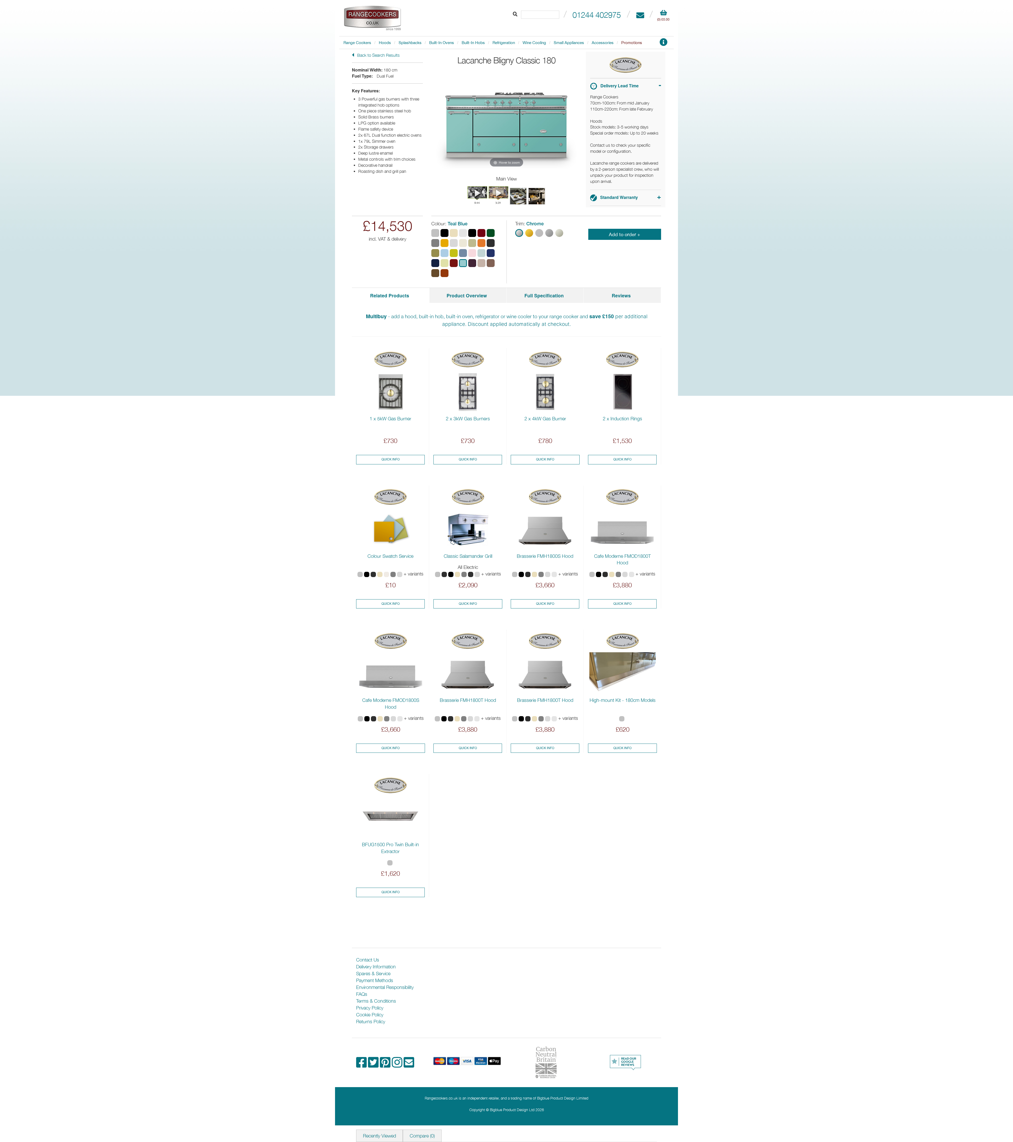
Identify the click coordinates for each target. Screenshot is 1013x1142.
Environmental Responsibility (385, 987)
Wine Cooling (534, 42)
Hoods (385, 42)
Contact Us (367, 960)
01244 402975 (596, 14)
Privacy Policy (369, 1008)
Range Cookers (357, 42)
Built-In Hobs (473, 42)
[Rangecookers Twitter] (374, 1065)
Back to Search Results (378, 55)
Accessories (603, 42)
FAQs (361, 994)
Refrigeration (504, 42)
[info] (663, 43)
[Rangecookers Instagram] (398, 1065)
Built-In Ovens (441, 42)
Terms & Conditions (376, 1001)
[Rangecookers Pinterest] (386, 1065)
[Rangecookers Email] (409, 1065)
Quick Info (390, 459)
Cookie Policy (369, 1014)
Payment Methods (374, 980)
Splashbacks (410, 42)
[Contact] (640, 14)
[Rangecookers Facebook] (362, 1065)
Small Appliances (569, 42)
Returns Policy (370, 1021)
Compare (422, 1136)
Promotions (631, 42)
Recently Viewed (379, 1136)
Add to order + (624, 234)
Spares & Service (373, 973)
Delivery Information (376, 966)
